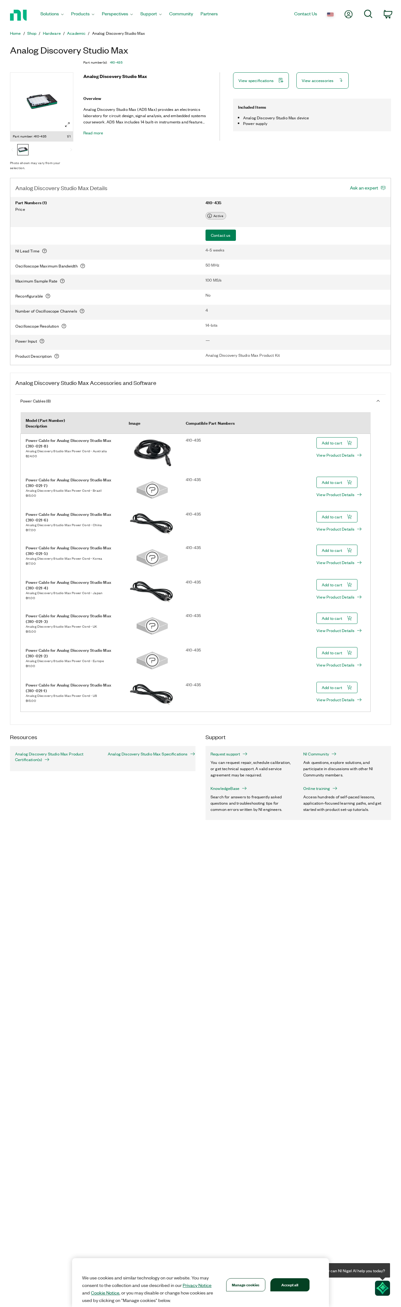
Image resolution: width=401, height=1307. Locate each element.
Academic (76, 33)
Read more (93, 133)
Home (15, 33)
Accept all (289, 1285)
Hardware (52, 33)
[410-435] (23, 150)
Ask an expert (364, 187)
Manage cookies (246, 1285)
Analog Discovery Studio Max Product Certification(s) (49, 756)
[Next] (71, 150)
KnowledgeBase (225, 788)
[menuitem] (52, 15)
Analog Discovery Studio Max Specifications (148, 754)
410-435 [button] (116, 62)
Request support (225, 754)
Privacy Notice (197, 1285)
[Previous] (12, 150)
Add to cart (332, 443)
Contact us (221, 235)
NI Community (316, 754)
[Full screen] (67, 124)
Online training (316, 788)
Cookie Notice (105, 1292)
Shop (32, 33)
